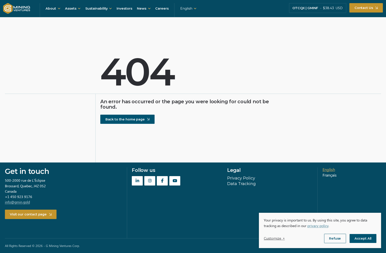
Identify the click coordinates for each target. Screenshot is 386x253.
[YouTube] (174, 181)
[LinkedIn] (137, 181)
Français (330, 175)
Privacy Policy (241, 178)
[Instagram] (149, 181)
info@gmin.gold (17, 202)
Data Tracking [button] (241, 183)
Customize (274, 238)
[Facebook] (162, 181)
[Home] (16, 8)
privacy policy (317, 225)
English (186, 8)
